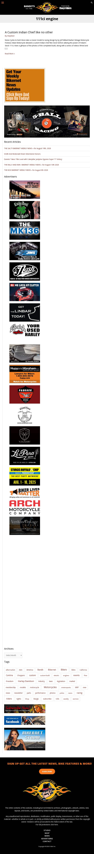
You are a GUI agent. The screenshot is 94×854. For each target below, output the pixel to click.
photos (52, 693)
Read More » (10, 53)
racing (79, 693)
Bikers (64, 669)
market (72, 681)
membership (11, 687)
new (84, 687)
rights (19, 699)
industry (41, 681)
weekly (66, 699)
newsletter (18, 693)
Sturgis (36, 699)
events (76, 675)
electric (56, 675)
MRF (77, 687)
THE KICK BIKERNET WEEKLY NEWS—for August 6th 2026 (26, 170)
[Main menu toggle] (3, 2)
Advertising (47, 838)
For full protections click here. (47, 824)
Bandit (40, 669)
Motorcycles (50, 687)
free (85, 675)
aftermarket (10, 670)
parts (29, 693)
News (47, 835)
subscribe (47, 699)
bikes (73, 670)
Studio (47, 830)
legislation (61, 681)
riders (9, 698)
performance (40, 693)
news (8, 693)
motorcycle (34, 687)
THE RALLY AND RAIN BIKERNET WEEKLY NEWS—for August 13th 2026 (31, 165)
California (83, 670)
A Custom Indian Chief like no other (29, 32)
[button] (92, 2)
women (76, 699)
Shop (27, 699)
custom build (45, 675)
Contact (47, 841)
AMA (20, 670)
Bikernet (52, 669)
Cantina (9, 675)
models (23, 687)
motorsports (66, 687)
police (62, 693)
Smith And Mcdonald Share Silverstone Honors (22, 154)
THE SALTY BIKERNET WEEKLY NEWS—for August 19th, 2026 (27, 148)
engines (66, 675)
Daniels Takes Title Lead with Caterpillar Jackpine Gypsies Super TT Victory (33, 159)
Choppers (21, 675)
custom (32, 675)
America (30, 670)
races (70, 693)
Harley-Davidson (26, 681)
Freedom (9, 681)
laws (51, 681)
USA (57, 699)
